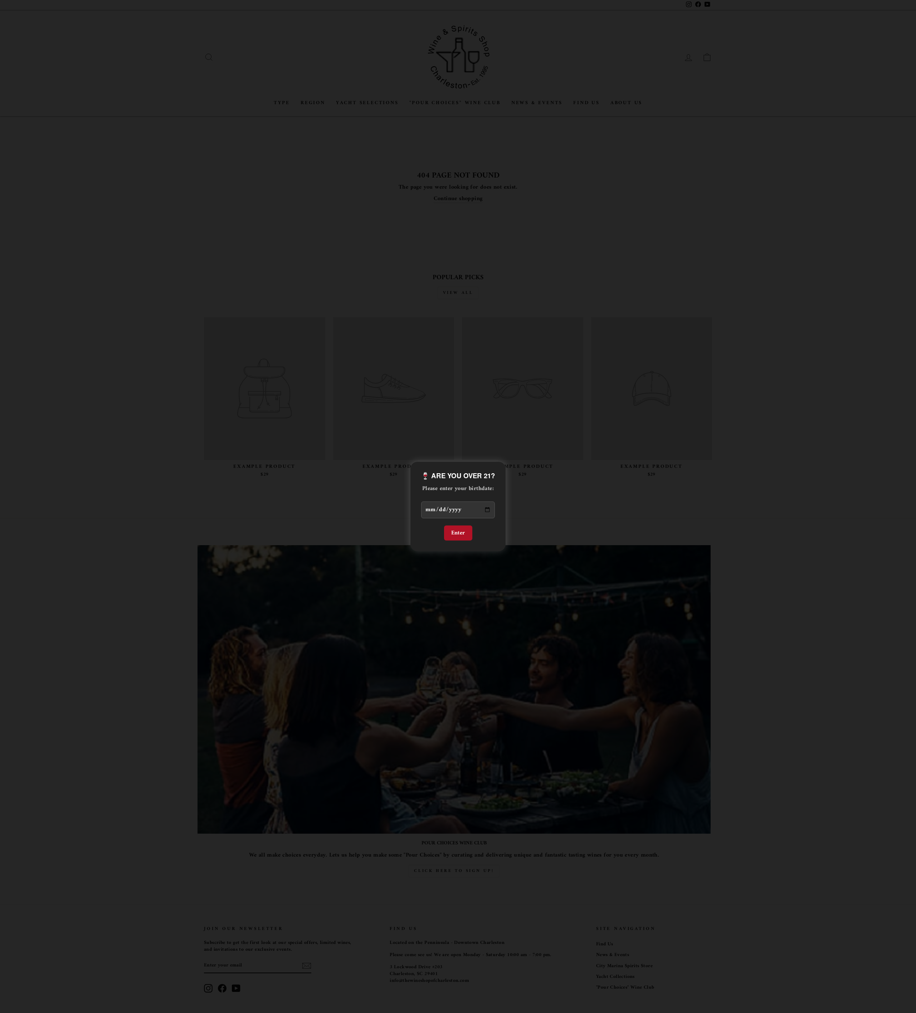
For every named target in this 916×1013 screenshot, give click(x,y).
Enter (458, 533)
